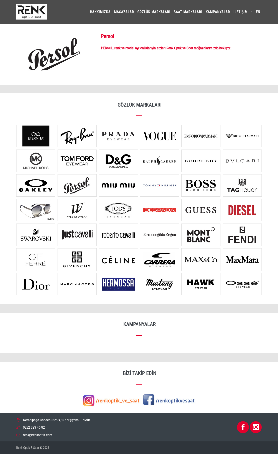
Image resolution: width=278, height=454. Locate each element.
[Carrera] (159, 260)
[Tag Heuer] (242, 186)
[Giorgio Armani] (242, 137)
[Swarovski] (35, 236)
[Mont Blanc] (200, 236)
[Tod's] (118, 211)
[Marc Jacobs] (77, 285)
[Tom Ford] (77, 161)
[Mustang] (159, 285)
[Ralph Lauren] (159, 161)
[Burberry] (200, 161)
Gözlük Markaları (153, 12)
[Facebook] (169, 400)
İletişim (240, 12)
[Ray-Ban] (77, 137)
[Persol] (77, 186)
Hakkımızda (100, 12)
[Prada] (118, 137)
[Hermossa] (118, 285)
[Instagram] (111, 400)
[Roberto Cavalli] (118, 236)
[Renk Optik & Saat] (31, 11)
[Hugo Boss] (200, 186)
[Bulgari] (242, 161)
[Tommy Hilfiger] (159, 186)
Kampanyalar (218, 12)
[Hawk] (200, 285)
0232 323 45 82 (34, 427)
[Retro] (35, 211)
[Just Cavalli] (77, 236)
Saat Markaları (188, 12)
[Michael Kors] (35, 161)
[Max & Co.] (200, 260)
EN (258, 12)
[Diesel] (242, 211)
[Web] (77, 211)
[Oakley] (35, 186)
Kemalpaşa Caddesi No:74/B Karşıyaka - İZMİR (56, 420)
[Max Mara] (242, 260)
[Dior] (35, 285)
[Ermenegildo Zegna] (159, 236)
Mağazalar (124, 12)
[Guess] (200, 211)
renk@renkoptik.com (37, 435)
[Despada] (159, 211)
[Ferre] (35, 260)
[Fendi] (242, 236)
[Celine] (118, 260)
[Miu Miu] (118, 186)
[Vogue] (159, 137)
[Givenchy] (77, 260)
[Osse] (242, 285)
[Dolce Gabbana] (118, 161)
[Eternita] (35, 137)
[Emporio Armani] (200, 137)
